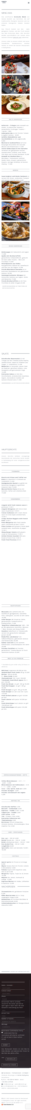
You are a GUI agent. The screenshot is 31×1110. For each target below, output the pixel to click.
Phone (4, 996)
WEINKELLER (11, 1059)
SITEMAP (25, 1073)
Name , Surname (8, 985)
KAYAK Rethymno (23, 1075)
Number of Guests (8, 1018)
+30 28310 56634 (13, 1079)
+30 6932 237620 (7, 1082)
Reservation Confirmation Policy (13, 1030)
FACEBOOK (6, 1073)
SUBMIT (6, 1045)
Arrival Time (6, 1013)
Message (4, 1024)
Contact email (7, 991)
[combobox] (13, 1010)
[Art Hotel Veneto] (4, 3)
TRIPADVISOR (16, 1073)
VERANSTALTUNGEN (9, 1065)
